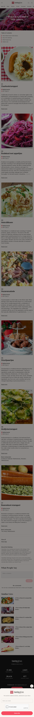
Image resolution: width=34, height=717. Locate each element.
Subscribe (17, 713)
